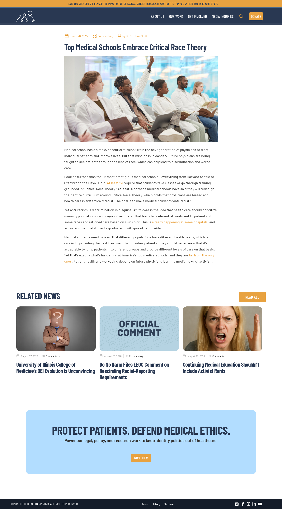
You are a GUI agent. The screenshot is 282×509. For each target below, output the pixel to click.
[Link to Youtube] (260, 504)
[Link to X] (237, 504)
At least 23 (115, 183)
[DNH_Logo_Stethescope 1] (25, 16)
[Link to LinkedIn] (254, 504)
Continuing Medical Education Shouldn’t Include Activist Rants (221, 367)
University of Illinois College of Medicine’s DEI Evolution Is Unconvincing (55, 367)
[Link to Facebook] (243, 504)
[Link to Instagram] (248, 504)
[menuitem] (142, 4)
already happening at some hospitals (180, 222)
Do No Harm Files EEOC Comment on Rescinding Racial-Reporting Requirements (134, 370)
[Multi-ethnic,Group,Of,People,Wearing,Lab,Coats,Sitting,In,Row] (141, 99)
